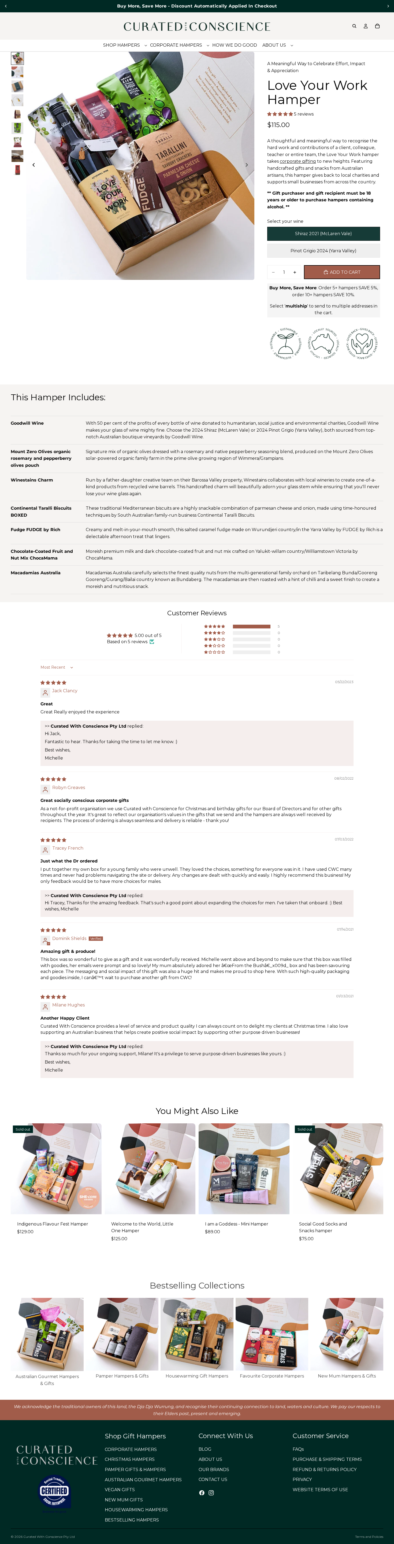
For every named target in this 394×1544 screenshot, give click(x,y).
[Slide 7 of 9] (17, 142)
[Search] (354, 26)
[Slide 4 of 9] (17, 100)
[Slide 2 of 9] (17, 72)
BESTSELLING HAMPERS (132, 1520)
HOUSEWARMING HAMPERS (136, 1510)
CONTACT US (213, 1479)
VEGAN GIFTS (120, 1490)
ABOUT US (210, 1459)
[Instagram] (211, 1493)
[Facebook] (202, 1493)
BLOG (205, 1449)
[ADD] (281, 1206)
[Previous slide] (6, 6)
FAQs (298, 1449)
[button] (280, 114)
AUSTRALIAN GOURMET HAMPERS (143, 1479)
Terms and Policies (369, 1537)
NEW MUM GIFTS (124, 1499)
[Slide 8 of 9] (17, 156)
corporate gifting (298, 161)
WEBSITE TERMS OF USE (320, 1489)
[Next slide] (388, 6)
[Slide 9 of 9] (17, 170)
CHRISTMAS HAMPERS (130, 1459)
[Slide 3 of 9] (17, 86)
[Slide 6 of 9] (17, 128)
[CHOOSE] (187, 1206)
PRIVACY (302, 1479)
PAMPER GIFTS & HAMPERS (135, 1469)
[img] (53, 682)
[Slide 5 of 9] (17, 114)
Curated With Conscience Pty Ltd (49, 1537)
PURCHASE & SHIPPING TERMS (327, 1459)
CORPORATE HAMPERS (131, 1449)
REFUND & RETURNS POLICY (324, 1469)
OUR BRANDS (214, 1469)
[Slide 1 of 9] (17, 58)
